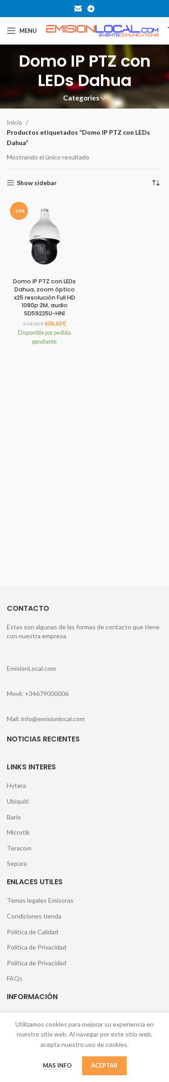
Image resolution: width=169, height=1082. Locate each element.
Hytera (16, 785)
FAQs (15, 978)
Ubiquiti (18, 801)
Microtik (18, 832)
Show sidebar (37, 182)
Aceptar (104, 1065)
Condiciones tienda (34, 916)
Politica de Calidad (32, 932)
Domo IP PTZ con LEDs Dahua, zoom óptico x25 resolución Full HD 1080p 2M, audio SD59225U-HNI (44, 297)
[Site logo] (102, 30)
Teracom (19, 848)
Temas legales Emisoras (40, 900)
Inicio (14, 122)
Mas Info (58, 1065)
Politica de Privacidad (36, 947)
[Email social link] (77, 8)
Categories (81, 98)
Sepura (17, 863)
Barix (14, 817)
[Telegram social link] (91, 8)
